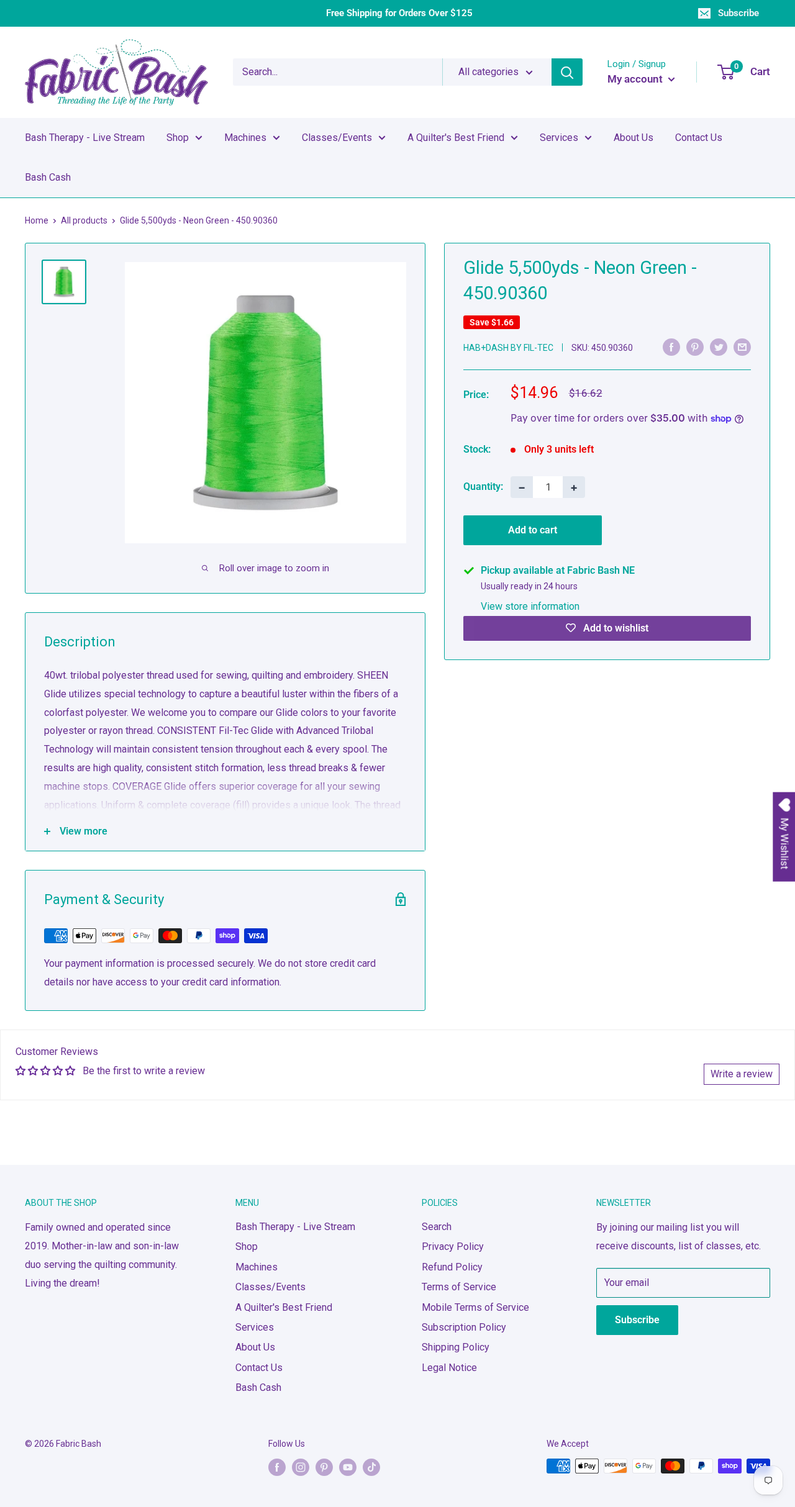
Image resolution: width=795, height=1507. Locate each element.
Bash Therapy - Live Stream (85, 137)
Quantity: (483, 486)
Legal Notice (449, 1367)
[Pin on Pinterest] (695, 346)
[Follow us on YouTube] (348, 1467)
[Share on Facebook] (671, 346)
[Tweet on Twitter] (718, 346)
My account (636, 79)
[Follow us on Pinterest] (324, 1467)
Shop (177, 137)
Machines (245, 137)
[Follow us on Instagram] (300, 1467)
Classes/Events (337, 137)
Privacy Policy (453, 1246)
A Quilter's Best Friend (455, 137)
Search (437, 1227)
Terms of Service (459, 1287)
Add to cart (532, 530)
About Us (633, 137)
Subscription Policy (464, 1327)
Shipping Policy (455, 1347)
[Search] (567, 72)
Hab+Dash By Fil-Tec (508, 348)
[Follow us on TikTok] (371, 1467)
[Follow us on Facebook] (277, 1467)
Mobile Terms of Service (475, 1307)
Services (559, 137)
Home (36, 220)
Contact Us (698, 137)
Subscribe (738, 13)
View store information (530, 606)
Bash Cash (48, 177)
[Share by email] (742, 346)
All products (84, 220)
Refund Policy (452, 1267)
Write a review (742, 1074)
